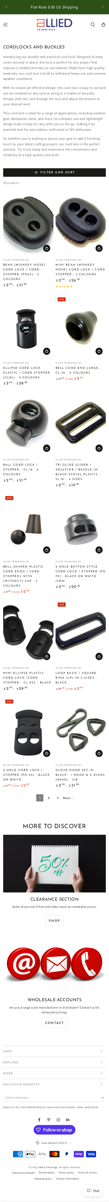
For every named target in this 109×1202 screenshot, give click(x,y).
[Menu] (5, 24)
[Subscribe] (103, 1097)
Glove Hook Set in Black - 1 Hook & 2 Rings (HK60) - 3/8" (80, 775)
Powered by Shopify (23, 1172)
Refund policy (46, 1172)
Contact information (67, 1178)
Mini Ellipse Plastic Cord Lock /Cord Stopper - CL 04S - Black (27, 678)
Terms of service (87, 1172)
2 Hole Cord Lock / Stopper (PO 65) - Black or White (26, 775)
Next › (68, 798)
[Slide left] (6, 7)
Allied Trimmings (48, 1167)
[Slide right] (102, 7)
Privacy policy (66, 1172)
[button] (92, 24)
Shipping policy (43, 1178)
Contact (54, 1023)
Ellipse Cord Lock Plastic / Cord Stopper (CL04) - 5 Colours (26, 373)
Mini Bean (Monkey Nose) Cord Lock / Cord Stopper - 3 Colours (80, 270)
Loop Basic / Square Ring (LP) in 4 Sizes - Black (76, 678)
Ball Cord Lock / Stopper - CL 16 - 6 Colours (21, 470)
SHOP (54, 921)
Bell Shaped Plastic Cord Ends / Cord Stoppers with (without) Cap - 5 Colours (23, 576)
